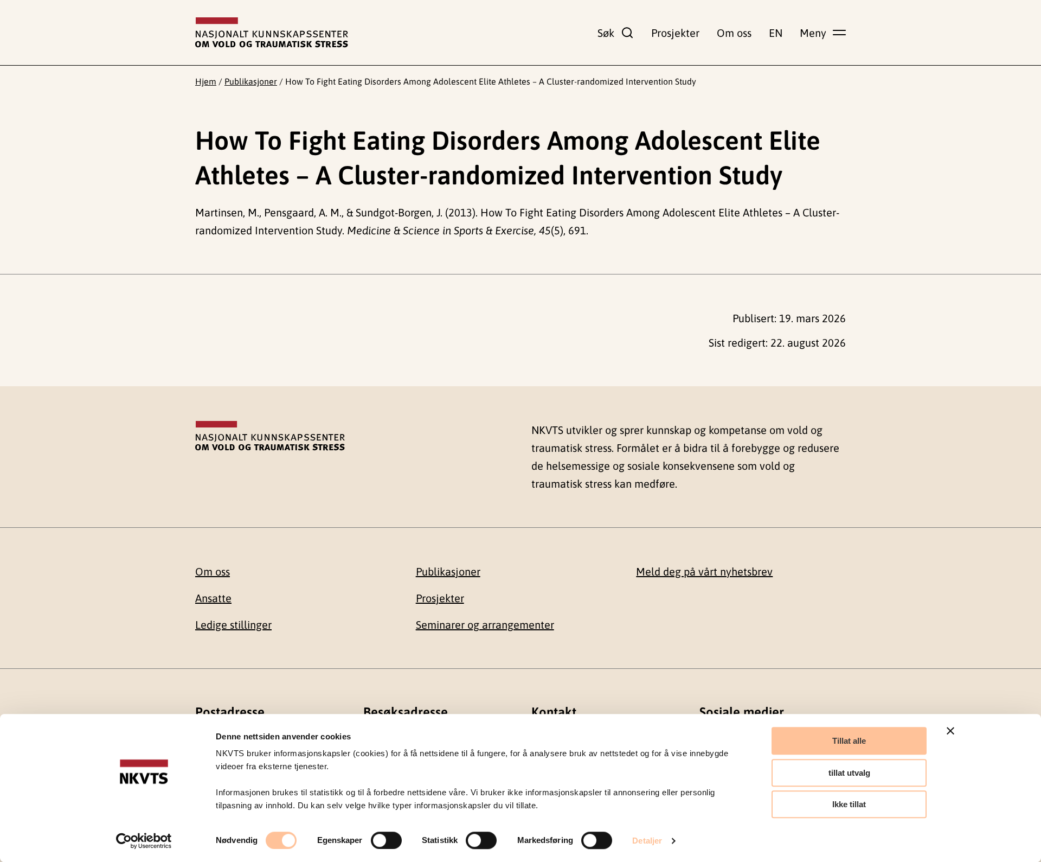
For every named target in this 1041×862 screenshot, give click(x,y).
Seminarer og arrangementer (485, 624)
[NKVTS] (271, 32)
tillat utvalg (849, 772)
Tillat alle (849, 740)
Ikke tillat (849, 804)
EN (775, 33)
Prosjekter (675, 33)
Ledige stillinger (233, 624)
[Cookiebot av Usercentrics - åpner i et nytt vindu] (144, 841)
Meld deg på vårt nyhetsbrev (704, 571)
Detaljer (647, 840)
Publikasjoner (250, 81)
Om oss (734, 33)
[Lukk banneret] (950, 731)
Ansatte (213, 598)
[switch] (386, 840)
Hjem (205, 81)
